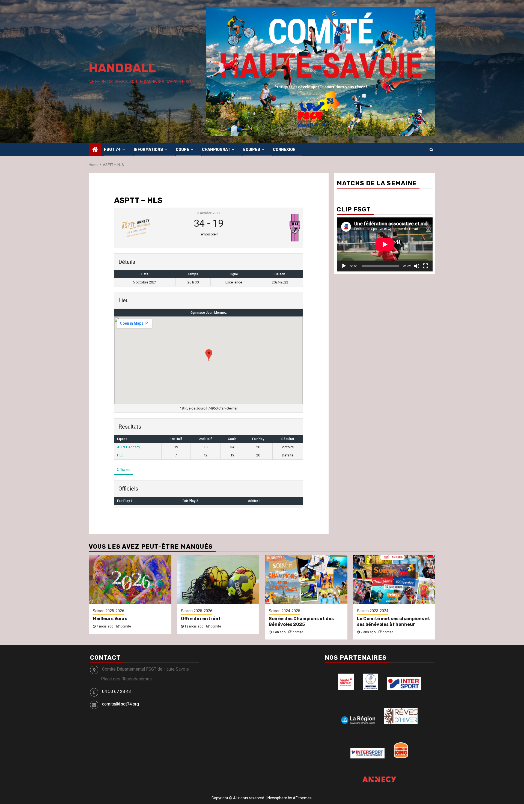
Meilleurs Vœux (110, 618)
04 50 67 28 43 (116, 691)
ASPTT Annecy (128, 447)
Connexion (284, 149)
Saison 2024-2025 (284, 611)
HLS (120, 455)
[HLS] (269, 228)
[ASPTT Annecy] (148, 228)
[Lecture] (344, 266)
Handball (122, 68)
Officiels (123, 469)
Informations (148, 149)
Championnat (216, 149)
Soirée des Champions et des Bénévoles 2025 (301, 621)
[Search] (431, 149)
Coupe (182, 149)
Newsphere (277, 798)
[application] (385, 244)
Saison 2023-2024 (372, 611)
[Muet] (416, 266)
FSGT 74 (112, 149)
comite (125, 626)
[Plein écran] (425, 266)
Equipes (251, 149)
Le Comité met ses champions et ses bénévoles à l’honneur (393, 621)
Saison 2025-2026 (108, 611)
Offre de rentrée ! (200, 618)
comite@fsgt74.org (120, 704)
